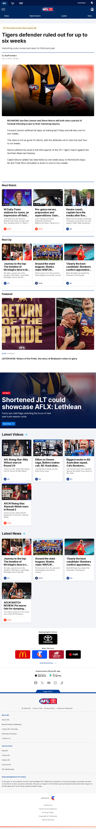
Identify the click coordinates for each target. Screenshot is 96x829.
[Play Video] (48, 90)
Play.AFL (5, 751)
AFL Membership (8, 769)
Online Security (48, 819)
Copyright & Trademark (48, 816)
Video (6, 16)
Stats (90, 16)
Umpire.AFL (6, 760)
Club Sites (81, 3)
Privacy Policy (49, 708)
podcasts (11, 353)
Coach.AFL (6, 755)
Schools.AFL (6, 764)
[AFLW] (12, 3)
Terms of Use (37, 708)
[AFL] (4, 3)
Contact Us (6, 738)
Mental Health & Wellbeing (11, 724)
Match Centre (35, 16)
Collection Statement (64, 708)
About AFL (5, 720)
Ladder (64, 16)
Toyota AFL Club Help (10, 729)
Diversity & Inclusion (9, 734)
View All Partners (46, 663)
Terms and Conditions (48, 809)
